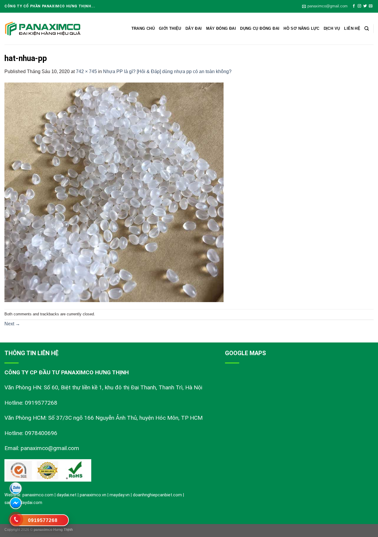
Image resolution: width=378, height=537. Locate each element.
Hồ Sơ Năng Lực (301, 28)
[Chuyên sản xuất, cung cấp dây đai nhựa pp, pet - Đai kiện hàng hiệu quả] (42, 29)
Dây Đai (193, 28)
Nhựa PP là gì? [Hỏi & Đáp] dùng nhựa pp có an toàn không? (167, 71)
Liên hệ (352, 28)
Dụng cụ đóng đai (259, 28)
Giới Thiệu (170, 28)
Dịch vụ (332, 28)
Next (12, 323)
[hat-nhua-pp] (114, 191)
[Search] (366, 28)
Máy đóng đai (221, 28)
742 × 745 (86, 71)
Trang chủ (143, 28)
